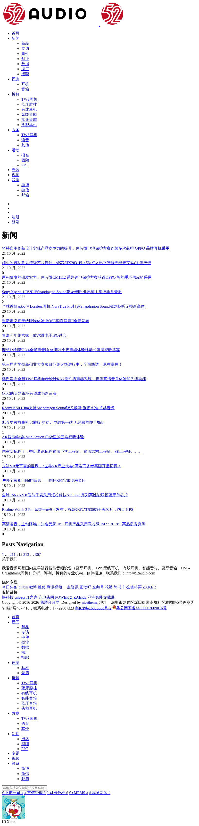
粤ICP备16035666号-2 (93, 608)
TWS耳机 (29, 99)
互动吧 (85, 587)
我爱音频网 (49, 602)
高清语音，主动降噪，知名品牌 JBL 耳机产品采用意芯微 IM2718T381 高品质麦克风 (73, 524)
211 (13, 554)
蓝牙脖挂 (29, 104)
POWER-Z (64, 597)
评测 (15, 79)
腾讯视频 (54, 587)
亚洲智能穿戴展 (101, 597)
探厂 (25, 69)
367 (38, 554)
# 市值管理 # (35, 793)
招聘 (25, 74)
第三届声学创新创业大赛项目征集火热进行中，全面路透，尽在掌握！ (62, 364)
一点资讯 (71, 587)
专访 (25, 48)
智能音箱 (29, 114)
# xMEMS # (78, 793)
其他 (25, 145)
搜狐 (42, 587)
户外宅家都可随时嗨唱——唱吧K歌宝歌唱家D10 (43, 480)
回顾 (25, 160)
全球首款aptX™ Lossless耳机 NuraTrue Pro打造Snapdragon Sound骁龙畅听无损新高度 (73, 306)
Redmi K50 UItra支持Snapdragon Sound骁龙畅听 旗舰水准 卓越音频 (58, 408)
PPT (24, 165)
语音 (25, 140)
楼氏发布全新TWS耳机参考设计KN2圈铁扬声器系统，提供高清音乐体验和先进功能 (74, 379)
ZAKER (149, 587)
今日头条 (9, 587)
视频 (15, 175)
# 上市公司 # (12, 793)
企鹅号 (98, 587)
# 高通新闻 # (99, 793)
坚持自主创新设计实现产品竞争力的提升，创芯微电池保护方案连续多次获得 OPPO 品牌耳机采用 (85, 248)
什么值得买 (132, 587)
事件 (25, 54)
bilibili (23, 587)
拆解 (15, 94)
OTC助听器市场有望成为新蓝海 (29, 393)
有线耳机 (29, 109)
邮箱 (25, 195)
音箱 (25, 89)
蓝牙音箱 (29, 120)
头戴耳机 (29, 125)
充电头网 (46, 597)
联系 (15, 180)
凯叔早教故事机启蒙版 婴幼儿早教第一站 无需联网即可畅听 (53, 422)
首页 (15, 33)
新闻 (15, 38)
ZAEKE (80, 597)
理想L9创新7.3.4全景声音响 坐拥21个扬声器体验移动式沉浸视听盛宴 (61, 350)
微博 (25, 185)
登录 (15, 222)
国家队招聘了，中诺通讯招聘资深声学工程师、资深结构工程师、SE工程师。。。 (72, 451)
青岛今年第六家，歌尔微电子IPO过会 (34, 335)
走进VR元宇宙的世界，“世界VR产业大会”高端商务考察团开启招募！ (61, 466)
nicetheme (89, 602)
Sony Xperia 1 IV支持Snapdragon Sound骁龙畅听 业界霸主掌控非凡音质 (62, 292)
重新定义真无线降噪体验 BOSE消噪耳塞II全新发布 (45, 321)
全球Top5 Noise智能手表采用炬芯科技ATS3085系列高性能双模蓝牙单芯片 (65, 495)
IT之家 (32, 597)
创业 (25, 59)
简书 (117, 587)
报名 (25, 155)
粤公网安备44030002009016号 (141, 608)
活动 (15, 150)
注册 (15, 217)
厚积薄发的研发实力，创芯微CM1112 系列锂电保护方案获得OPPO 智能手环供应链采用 (77, 277)
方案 (15, 130)
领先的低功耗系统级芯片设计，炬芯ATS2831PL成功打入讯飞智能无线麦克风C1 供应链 (76, 263)
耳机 (25, 84)
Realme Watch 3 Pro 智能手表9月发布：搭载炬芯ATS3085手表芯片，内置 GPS (67, 509)
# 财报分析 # (57, 793)
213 (26, 554)
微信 (25, 190)
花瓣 (109, 587)
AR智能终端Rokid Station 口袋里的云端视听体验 (43, 437)
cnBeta (20, 597)
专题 (15, 170)
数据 (25, 64)
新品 (25, 43)
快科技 (8, 597)
